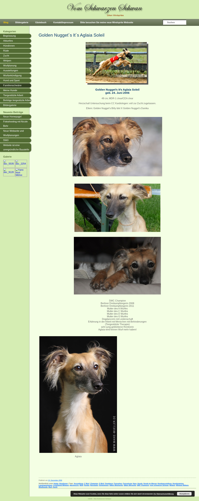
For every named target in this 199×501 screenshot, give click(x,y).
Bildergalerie (21, 22)
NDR (81, 485)
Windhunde (43, 487)
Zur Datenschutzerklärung (164, 494)
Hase (135, 483)
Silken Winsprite (130, 485)
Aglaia (55, 483)
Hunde (139, 483)
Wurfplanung (9, 65)
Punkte (86, 485)
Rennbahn (94, 485)
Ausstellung (78, 483)
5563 (5, 140)
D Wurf (101, 483)
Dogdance (109, 483)
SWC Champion (143, 485)
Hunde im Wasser (150, 483)
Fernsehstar (127, 483)
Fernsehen (118, 483)
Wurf (50, 487)
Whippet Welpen (182, 485)
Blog (5, 22)
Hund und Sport (11, 80)
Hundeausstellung (164, 483)
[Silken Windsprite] (105, 9)
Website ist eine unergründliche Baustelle (16, 147)
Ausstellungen (10, 70)
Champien (94, 483)
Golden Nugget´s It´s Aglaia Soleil (71, 35)
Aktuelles (8, 41)
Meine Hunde (10, 90)
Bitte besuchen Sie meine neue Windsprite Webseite (106, 22)
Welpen (7, 60)
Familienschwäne (12, 85)
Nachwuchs (74, 485)
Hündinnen (9, 45)
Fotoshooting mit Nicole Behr (15, 123)
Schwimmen (104, 485)
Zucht (6, 55)
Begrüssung (9, 36)
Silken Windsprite (116, 485)
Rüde (6, 50)
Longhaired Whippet (61, 485)
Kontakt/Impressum (63, 22)
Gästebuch (40, 22)
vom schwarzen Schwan (159, 485)
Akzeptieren (184, 493)
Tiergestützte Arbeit (13, 95)
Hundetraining (178, 483)
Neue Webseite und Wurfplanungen (13, 133)
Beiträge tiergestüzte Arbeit (17, 100)
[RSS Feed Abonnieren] (193, 22)
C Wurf (86, 483)
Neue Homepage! (12, 116)
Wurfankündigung (12, 75)
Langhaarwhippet (45, 485)
